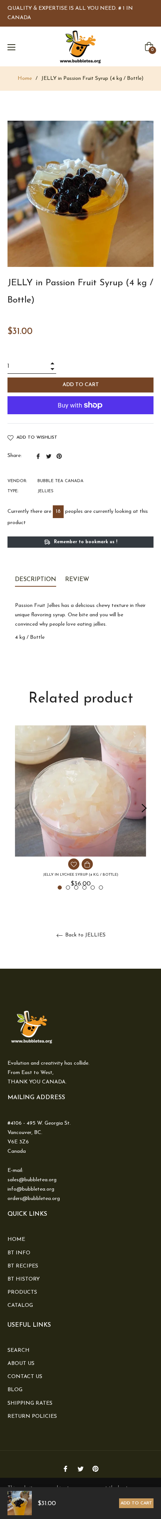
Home (25, 78)
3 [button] (76, 887)
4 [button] (84, 887)
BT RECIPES (22, 1266)
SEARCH (18, 1350)
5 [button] (93, 887)
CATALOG (20, 1305)
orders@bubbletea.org (33, 1198)
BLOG (14, 1390)
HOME (16, 1239)
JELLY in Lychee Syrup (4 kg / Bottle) (80, 875)
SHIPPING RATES (29, 1403)
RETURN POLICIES (32, 1416)
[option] (80, 808)
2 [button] (68, 887)
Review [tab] (78, 580)
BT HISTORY (23, 1279)
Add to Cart (136, 1503)
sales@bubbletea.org (32, 1180)
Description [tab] (35, 580)
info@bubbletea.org (30, 1189)
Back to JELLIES (85, 935)
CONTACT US (24, 1377)
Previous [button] (16, 808)
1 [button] (60, 887)
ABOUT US (20, 1363)
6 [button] (101, 887)
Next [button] (144, 808)
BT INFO (18, 1253)
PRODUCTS (22, 1292)
